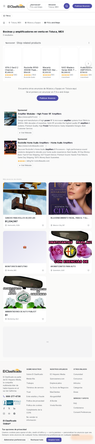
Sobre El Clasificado (34, 374)
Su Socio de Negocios (59, 387)
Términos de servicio (35, 387)
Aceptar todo (53, 440)
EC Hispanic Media (57, 374)
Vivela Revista (55, 405)
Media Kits (30, 379)
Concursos (77, 379)
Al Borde (53, 401)
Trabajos (30, 383)
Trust (28, 392)
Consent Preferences (82, 412)
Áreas (75, 392)
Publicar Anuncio (82, 6)
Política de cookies (34, 405)
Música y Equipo (34, 23)
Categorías (77, 387)
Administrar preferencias (14, 440)
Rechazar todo (37, 440)
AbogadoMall (55, 396)
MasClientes (55, 392)
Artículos (76, 383)
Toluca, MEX (16, 23)
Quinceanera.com (57, 379)
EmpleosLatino (56, 383)
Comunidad (78, 374)
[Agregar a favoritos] (42, 225)
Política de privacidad (35, 401)
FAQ (75, 403)
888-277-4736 (13, 396)
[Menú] (4, 6)
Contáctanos (78, 408)
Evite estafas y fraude (35, 396)
